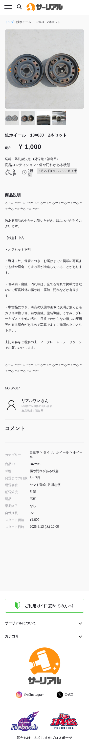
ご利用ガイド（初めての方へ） (49, 606)
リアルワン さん (35, 401)
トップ (9, 22)
